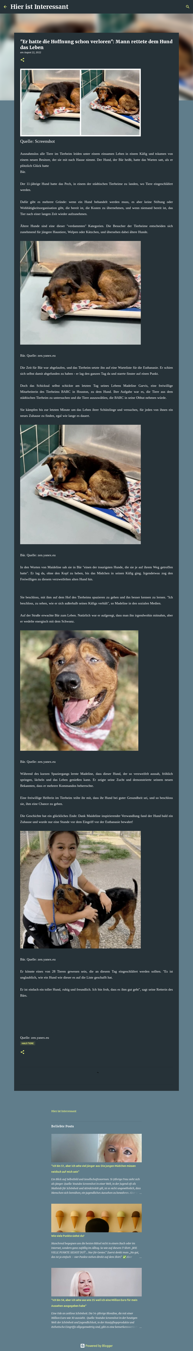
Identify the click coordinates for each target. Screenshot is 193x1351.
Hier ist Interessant (39, 7)
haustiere (28, 1043)
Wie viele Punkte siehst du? (67, 1235)
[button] (22, 60)
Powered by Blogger (99, 1345)
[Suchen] (73, 6)
